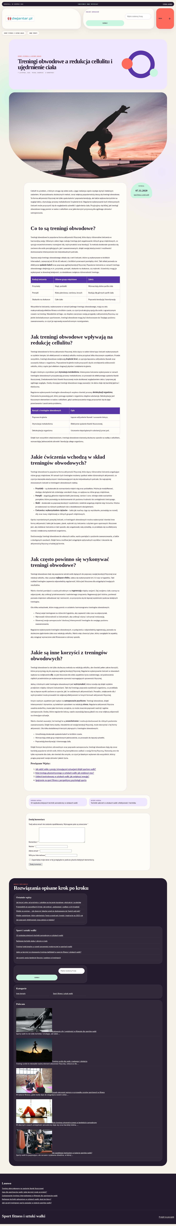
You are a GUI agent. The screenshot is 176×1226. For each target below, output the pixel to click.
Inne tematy (33, 33)
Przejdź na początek (166, 1217)
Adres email (34, 851)
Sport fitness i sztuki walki (14, 33)
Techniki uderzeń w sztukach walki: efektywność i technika (113, 802)
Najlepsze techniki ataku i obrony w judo (31, 941)
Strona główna (167, 4)
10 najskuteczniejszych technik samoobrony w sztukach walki (54, 802)
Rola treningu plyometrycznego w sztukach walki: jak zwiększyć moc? (64, 773)
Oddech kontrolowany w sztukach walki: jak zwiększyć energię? (62, 777)
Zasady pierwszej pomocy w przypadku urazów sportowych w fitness (78, 1092)
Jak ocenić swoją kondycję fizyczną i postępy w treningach (38, 958)
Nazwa (32, 847)
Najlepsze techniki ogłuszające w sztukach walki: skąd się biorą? (26, 1199)
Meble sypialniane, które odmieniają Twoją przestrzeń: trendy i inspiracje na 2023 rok (49, 916)
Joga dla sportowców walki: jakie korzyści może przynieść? (24, 1192)
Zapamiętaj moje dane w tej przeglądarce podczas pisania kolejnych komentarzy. (63, 860)
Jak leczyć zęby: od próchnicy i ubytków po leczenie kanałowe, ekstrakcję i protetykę (48, 903)
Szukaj (105, 23)
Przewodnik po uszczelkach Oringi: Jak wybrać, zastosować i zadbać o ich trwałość (47, 907)
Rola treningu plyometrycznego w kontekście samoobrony (74, 1123)
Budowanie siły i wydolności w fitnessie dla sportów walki (74, 1032)
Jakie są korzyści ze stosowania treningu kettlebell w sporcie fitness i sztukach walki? (48, 952)
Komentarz (34, 842)
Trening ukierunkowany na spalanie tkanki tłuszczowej (23, 1189)
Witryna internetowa (37, 855)
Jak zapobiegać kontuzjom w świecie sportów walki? (72, 1153)
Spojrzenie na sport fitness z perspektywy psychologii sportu (60, 780)
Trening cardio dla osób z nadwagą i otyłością (69, 1061)
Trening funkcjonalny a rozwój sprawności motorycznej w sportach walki (44, 947)
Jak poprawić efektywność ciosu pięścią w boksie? (35, 920)
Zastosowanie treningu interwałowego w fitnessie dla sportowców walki (29, 1196)
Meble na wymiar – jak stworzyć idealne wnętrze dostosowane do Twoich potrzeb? (48, 911)
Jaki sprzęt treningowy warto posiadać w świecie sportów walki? (27, 1203)
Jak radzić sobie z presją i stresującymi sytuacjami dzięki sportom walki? (65, 769)
